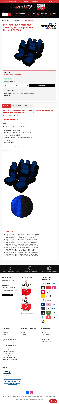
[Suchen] (9, 14)
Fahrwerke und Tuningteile (9, 357)
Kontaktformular (13, 290)
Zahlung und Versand (47, 341)
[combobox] (5, 14)
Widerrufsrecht (45, 334)
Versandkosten (26, 396)
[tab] (6, 106)
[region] (29, 52)
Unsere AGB (6, 334)
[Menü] (3, 12)
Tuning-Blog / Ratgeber (28, 329)
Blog (24, 332)
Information (6, 329)
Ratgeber (25, 334)
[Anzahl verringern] (5, 85)
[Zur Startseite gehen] (23, 7)
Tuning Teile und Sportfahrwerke (10, 359)
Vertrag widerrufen (7, 295)
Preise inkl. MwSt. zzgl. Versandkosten (12, 74)
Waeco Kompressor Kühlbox (9, 343)
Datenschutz (6, 337)
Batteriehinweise (46, 339)
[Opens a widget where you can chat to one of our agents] (53, 401)
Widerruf (44, 337)
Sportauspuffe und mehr (9, 351)
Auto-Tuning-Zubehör (8, 349)
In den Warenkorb (42, 85)
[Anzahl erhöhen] (27, 85)
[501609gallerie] (29, 52)
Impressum (5, 332)
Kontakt (44, 332)
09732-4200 (5, 285)
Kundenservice (45, 329)
